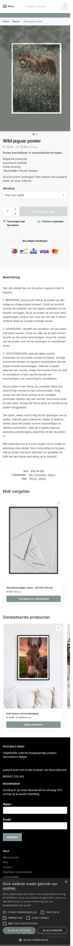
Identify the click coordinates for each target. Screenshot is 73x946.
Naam (8, 804)
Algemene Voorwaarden (17, 871)
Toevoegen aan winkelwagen (44, 213)
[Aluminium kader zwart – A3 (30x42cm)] (33, 540)
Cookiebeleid (11, 876)
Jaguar (42, 478)
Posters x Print (35, 6)
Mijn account (11, 857)
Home (6, 21)
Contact (8, 867)
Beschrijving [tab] (11, 277)
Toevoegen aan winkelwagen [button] (33, 598)
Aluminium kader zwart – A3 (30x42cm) (29, 587)
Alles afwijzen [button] (52, 930)
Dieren (33, 478)
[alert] (35, 912)
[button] (64, 6)
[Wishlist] (59, 503)
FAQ (5, 862)
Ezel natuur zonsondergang (22, 713)
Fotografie (40, 474)
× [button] (66, 882)
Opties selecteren (33, 724)
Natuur (16, 21)
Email (8, 819)
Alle (31, 474)
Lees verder (24, 905)
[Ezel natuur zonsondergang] (33, 666)
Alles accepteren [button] (19, 930)
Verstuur (12, 837)
